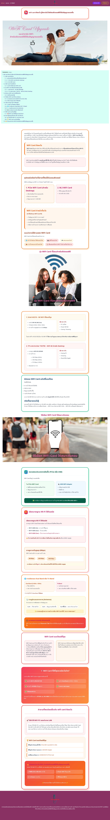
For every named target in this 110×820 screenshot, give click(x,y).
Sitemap (12, 3)
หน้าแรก (3, 3)
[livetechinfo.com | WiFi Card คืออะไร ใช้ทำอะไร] (55, 3)
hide (10, 72)
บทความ (7, 3)
